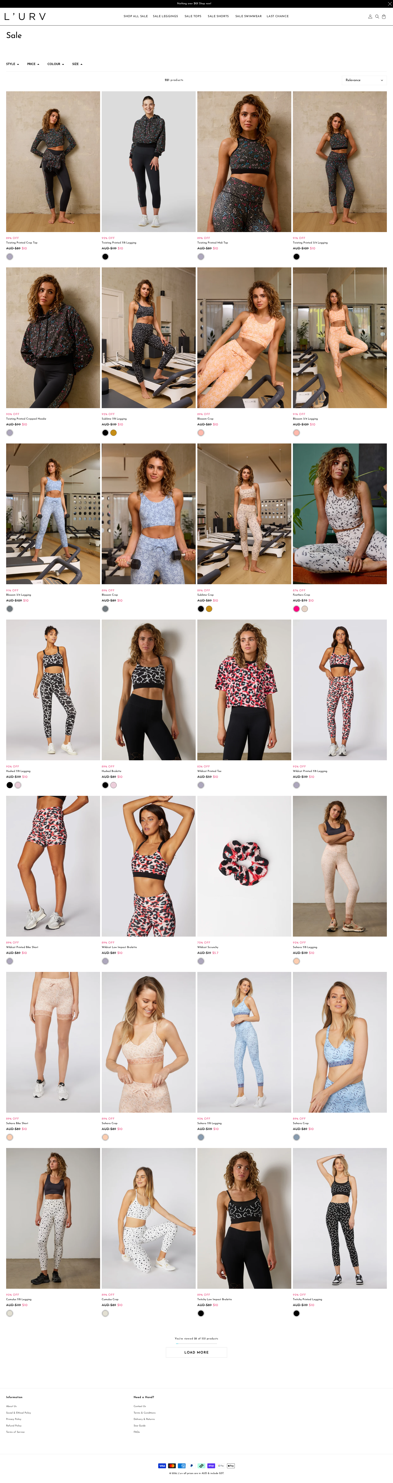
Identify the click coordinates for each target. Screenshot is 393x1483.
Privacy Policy (13, 1419)
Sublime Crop (205, 595)
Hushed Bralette (111, 771)
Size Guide (140, 1426)
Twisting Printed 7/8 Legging (119, 242)
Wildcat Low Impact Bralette (119, 947)
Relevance (353, 80)
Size (75, 64)
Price (31, 64)
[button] (165, 16)
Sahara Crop (109, 1123)
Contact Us (140, 1406)
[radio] (9, 256)
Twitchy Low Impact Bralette (214, 1299)
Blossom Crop (205, 419)
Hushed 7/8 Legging (18, 771)
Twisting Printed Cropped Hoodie (26, 419)
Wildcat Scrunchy (207, 947)
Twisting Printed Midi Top (212, 242)
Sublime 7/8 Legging (114, 419)
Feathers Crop (301, 595)
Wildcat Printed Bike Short (22, 947)
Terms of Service (15, 1432)
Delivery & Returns (144, 1419)
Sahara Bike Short (17, 1123)
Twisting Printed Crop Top (21, 242)
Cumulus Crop (110, 1299)
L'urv (180, 1473)
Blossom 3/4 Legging (305, 419)
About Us (11, 1406)
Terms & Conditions (145, 1413)
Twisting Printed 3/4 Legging (310, 242)
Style (10, 64)
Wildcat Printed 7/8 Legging (310, 771)
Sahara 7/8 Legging (305, 947)
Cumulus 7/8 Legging (19, 1299)
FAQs (137, 1432)
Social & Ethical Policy (18, 1413)
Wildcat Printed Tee (209, 771)
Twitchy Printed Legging (307, 1299)
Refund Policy (13, 1426)
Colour (53, 64)
